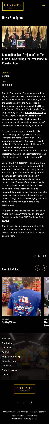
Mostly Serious (31, 419)
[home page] (13, 6)
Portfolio (6, 352)
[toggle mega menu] (43, 6)
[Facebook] (18, 402)
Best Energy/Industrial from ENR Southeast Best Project (23, 217)
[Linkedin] (24, 402)
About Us (6, 338)
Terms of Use (31, 416)
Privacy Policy (18, 416)
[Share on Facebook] (34, 256)
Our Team (6, 347)
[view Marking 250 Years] (21, 300)
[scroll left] (37, 268)
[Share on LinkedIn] (39, 256)
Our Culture (7, 343)
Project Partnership (11, 356)
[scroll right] (44, 268)
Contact (6, 374)
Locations (6, 365)
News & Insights (9, 370)
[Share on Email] (44, 256)
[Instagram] (31, 402)
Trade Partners (9, 361)
